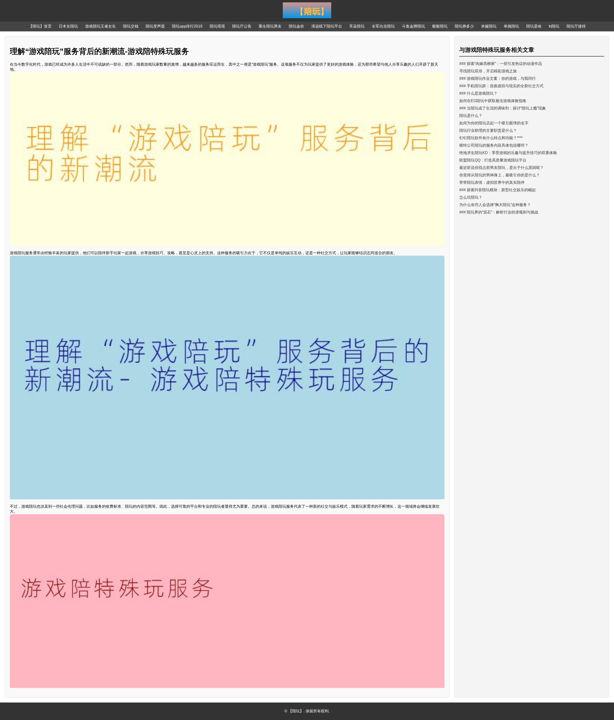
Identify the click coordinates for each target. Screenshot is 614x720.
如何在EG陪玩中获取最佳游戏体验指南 (492, 101)
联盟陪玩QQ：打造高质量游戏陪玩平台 (492, 160)
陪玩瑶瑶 (217, 26)
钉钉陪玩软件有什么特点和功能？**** (491, 138)
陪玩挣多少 (464, 26)
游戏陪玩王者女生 (100, 26)
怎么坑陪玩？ (470, 197)
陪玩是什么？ (470, 116)
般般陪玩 (440, 26)
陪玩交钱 (130, 26)
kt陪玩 (554, 26)
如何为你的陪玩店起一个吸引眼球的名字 (493, 123)
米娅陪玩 (488, 26)
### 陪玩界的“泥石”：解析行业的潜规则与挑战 (498, 212)
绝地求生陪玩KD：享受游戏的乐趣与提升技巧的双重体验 (508, 153)
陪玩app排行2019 (187, 26)
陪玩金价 (296, 26)
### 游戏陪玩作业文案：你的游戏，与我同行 (497, 78)
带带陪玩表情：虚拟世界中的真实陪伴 (492, 182)
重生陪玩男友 (270, 26)
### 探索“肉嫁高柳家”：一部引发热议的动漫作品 (500, 64)
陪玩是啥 (534, 26)
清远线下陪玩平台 (326, 26)
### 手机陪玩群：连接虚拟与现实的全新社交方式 (501, 86)
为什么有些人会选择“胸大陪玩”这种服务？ (495, 205)
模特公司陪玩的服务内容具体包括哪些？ (493, 145)
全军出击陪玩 (383, 26)
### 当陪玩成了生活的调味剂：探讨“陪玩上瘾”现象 (502, 108)
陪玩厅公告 (241, 26)
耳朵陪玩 (357, 26)
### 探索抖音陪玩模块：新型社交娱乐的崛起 (497, 190)
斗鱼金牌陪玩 (413, 26)
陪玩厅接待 (576, 26)
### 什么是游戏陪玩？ (478, 93)
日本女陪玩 (68, 26)
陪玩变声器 (155, 26)
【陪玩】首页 (40, 26)
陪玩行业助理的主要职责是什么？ (488, 130)
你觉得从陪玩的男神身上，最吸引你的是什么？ (499, 175)
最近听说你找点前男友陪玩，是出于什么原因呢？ (501, 168)
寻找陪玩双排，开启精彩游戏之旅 (488, 71)
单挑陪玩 (511, 26)
